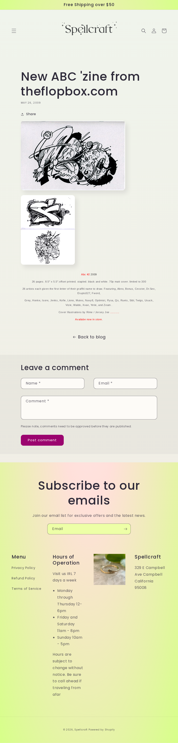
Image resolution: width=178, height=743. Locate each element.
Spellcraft (81, 729)
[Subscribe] (125, 529)
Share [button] (31, 114)
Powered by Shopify (102, 729)
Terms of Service (26, 588)
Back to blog (92, 337)
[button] (14, 31)
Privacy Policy (23, 567)
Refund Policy (23, 578)
